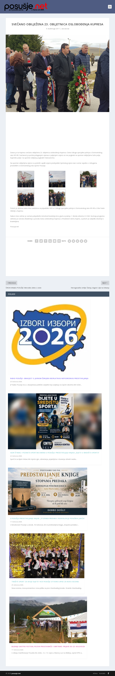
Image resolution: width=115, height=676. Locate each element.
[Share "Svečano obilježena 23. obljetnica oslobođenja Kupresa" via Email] (54, 241)
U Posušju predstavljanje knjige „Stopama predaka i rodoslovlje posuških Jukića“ (47, 518)
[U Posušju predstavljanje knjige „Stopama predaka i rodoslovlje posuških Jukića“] (47, 491)
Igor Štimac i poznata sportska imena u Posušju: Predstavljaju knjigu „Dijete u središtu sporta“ (54, 453)
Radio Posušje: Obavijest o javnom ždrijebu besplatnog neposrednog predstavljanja (49, 378)
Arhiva (95, 673)
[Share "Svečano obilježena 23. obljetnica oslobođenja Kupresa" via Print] (59, 241)
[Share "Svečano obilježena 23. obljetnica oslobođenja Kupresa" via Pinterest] (45, 241)
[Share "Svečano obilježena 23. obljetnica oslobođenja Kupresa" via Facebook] (36, 241)
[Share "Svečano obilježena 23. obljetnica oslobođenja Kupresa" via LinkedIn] (50, 241)
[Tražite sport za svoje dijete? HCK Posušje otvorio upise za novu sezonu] (46, 555)
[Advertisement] (57, 132)
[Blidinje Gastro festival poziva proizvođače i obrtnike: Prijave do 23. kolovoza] (48, 620)
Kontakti (102, 673)
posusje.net (16, 673)
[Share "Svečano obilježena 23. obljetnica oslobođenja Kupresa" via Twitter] (41, 241)
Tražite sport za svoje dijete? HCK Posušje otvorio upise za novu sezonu (45, 582)
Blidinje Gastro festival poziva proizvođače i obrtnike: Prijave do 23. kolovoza (48, 646)
